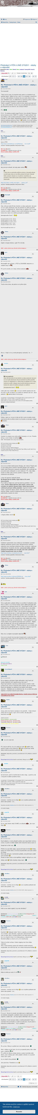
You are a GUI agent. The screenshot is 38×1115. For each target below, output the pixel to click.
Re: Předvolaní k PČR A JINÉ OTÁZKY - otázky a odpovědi (18, 86)
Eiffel (7, 69)
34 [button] (18, 76)
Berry (18, 69)
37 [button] (26, 76)
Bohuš (14, 69)
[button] (10, 76)
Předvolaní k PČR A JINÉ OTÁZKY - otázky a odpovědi (18, 66)
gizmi (6, 252)
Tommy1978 (27, 69)
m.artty (6, 897)
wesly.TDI (7, 812)
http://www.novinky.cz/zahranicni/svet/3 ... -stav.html (15, 553)
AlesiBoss (7, 788)
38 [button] (29, 76)
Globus (6, 231)
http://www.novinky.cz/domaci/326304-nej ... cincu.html (15, 576)
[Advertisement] (19, 12)
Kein (6, 79)
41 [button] (33, 76)
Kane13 (32, 69)
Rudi (2, 130)
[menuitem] (5, 19)
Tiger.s (7, 424)
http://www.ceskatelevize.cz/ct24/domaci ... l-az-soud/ (15, 143)
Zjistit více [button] (16, 1107)
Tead (7, 645)
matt (6, 591)
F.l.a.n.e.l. (8, 727)
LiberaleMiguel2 (8, 669)
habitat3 (22, 69)
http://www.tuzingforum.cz (6, 125)
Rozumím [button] (19, 1111)
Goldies (8, 699)
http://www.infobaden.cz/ (6, 126)
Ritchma (2, 70)
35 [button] (21, 76)
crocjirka (6, 363)
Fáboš (10, 69)
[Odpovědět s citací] (33, 81)
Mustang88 (7, 194)
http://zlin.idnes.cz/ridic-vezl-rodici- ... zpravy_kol (14, 182)
